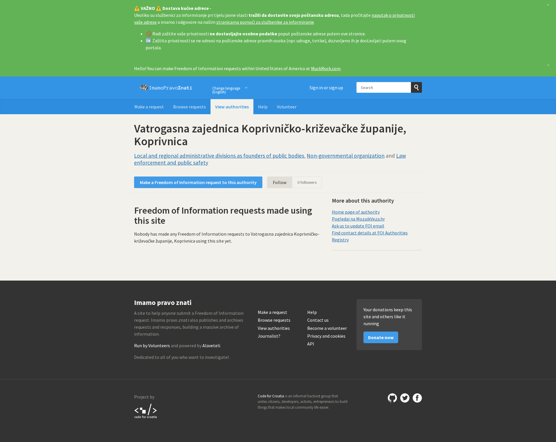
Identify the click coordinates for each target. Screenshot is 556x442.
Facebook (417, 398)
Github (392, 398)
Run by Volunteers (152, 345)
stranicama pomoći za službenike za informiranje (265, 22)
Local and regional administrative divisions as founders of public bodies (219, 155)
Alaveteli (211, 345)
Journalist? (269, 336)
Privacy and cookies (326, 336)
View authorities (232, 107)
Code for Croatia (146, 411)
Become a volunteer (327, 328)
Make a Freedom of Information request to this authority (198, 182)
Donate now (381, 337)
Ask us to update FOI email (358, 226)
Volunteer (287, 107)
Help (263, 107)
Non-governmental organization (346, 155)
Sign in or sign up (326, 87)
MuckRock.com (326, 68)
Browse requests (189, 107)
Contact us (318, 320)
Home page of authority (356, 212)
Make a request (149, 107)
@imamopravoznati (404, 398)
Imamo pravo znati (166, 87)
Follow (279, 182)
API (310, 344)
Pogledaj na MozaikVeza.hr (358, 219)
